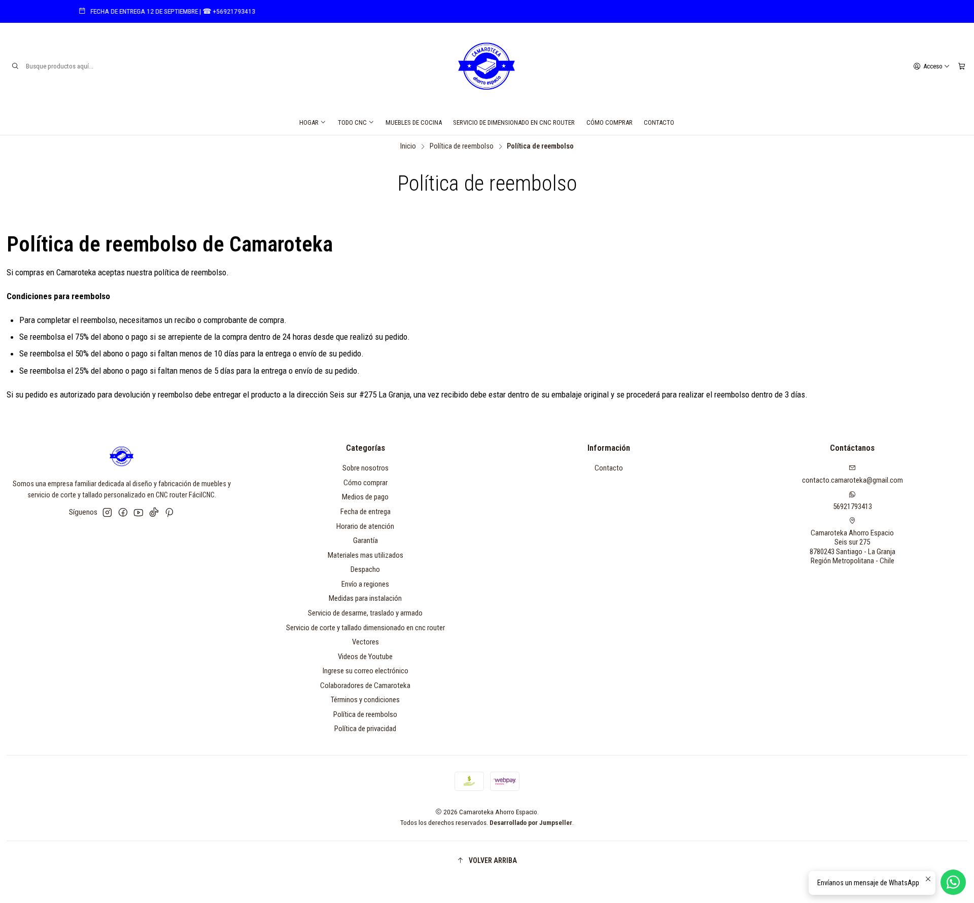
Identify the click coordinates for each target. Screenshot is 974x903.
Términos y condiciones (365, 699)
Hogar (309, 122)
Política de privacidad (365, 728)
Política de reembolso (462, 146)
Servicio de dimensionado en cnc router (514, 122)
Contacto (659, 122)
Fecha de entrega (365, 511)
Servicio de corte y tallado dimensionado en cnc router (365, 627)
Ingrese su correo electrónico (365, 670)
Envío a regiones (365, 584)
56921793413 (852, 506)
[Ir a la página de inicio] (487, 66)
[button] (487, 860)
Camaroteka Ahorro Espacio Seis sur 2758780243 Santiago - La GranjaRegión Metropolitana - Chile (852, 547)
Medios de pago (365, 496)
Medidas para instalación (365, 598)
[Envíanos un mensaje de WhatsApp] (953, 882)
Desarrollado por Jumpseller (531, 822)
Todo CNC (352, 122)
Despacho (365, 569)
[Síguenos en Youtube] (138, 512)
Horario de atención (365, 526)
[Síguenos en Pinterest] (169, 512)
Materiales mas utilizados (365, 555)
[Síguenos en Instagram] (107, 512)
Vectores (365, 641)
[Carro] (961, 66)
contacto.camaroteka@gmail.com (852, 480)
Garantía (365, 540)
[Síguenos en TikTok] (154, 512)
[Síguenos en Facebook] (123, 512)
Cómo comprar (609, 122)
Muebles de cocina (414, 122)
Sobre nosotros (365, 468)
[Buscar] (15, 66)
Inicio (408, 146)
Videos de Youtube (365, 656)
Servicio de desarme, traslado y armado (365, 613)
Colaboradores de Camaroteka (365, 685)
